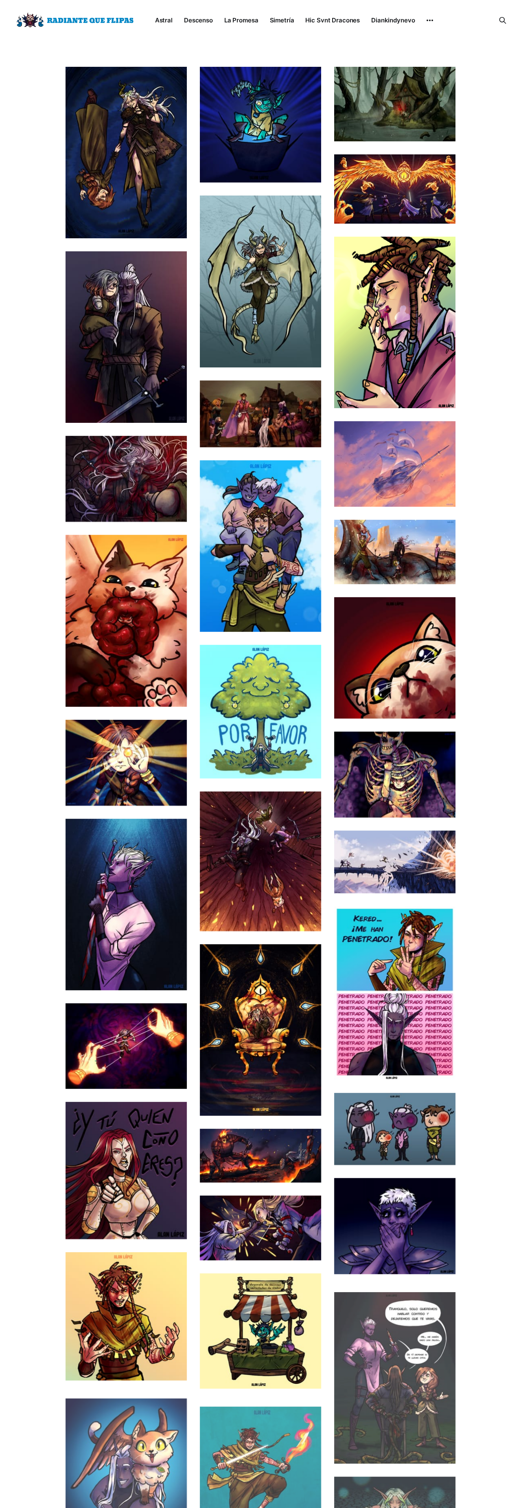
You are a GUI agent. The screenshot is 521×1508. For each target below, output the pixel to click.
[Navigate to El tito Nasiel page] (260, 546)
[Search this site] (503, 20)
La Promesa (241, 20)
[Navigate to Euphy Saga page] (394, 104)
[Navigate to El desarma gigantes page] (260, 1156)
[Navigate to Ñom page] (394, 658)
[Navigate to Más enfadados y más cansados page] (126, 337)
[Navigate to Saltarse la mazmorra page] (260, 861)
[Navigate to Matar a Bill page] (394, 189)
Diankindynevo (393, 20)
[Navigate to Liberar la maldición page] (126, 904)
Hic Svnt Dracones (332, 20)
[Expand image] (175, 226)
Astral (164, 20)
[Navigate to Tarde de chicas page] (394, 1373)
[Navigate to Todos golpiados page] (394, 1129)
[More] (430, 20)
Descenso (198, 20)
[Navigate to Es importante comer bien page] (126, 621)
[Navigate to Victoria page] (394, 552)
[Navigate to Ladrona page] (260, 1030)
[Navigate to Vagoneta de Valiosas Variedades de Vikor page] (260, 1331)
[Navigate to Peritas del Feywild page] (260, 711)
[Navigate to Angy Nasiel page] (126, 1316)
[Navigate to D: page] (394, 1226)
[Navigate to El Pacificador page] (394, 464)
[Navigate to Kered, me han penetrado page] (394, 993)
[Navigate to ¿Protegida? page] (394, 775)
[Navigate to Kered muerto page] (126, 479)
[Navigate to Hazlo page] (126, 763)
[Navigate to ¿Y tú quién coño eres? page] (126, 1170)
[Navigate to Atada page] (126, 1046)
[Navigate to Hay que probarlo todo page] (394, 322)
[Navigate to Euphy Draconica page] (260, 281)
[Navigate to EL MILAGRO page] (260, 413)
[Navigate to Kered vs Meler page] (260, 1228)
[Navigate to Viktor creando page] (260, 124)
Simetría (282, 20)
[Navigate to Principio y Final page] (126, 152)
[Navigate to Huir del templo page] (394, 862)
